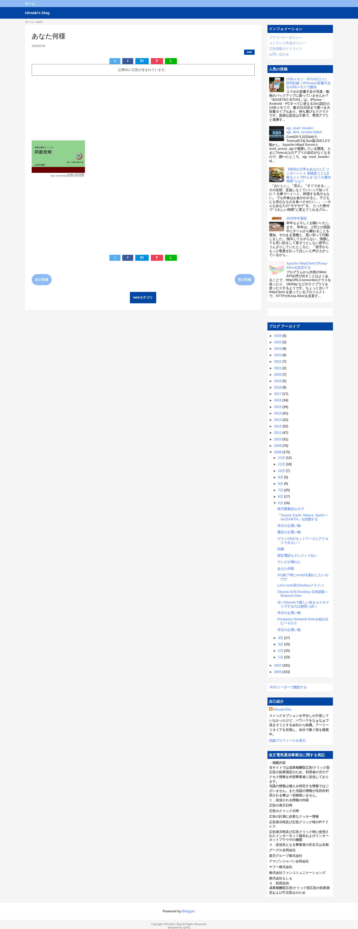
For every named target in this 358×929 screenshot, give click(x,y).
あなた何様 (285, 568)
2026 (278, 336)
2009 (278, 445)
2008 (278, 452)
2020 (278, 374)
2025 (278, 342)
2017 (278, 394)
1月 (281, 657)
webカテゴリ (143, 297)
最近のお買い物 (289, 532)
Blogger (188, 911)
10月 (282, 471)
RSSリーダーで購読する (288, 687)
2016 (278, 400)
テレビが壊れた (289, 562)
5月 (281, 503)
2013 (278, 420)
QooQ (186, 927)
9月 (281, 477)
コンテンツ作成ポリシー (287, 43)
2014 (278, 413)
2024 (278, 348)
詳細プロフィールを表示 (287, 740)
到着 (280, 549)
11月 (282, 464)
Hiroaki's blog (37, 13)
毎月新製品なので (290, 509)
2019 (278, 381)
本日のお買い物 (289, 525)
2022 (278, 361)
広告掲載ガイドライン (285, 48)
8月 (281, 483)
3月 (281, 644)
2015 (278, 407)
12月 (282, 458)
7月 (281, 490)
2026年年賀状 (296, 218)
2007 (278, 665)
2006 (278, 672)
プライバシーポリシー (285, 37)
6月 (281, 496)
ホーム (30, 3)
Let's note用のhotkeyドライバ (300, 585)
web (249, 52)
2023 (278, 355)
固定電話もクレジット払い (297, 555)
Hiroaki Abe (282, 709)
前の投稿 (244, 279)
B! (142, 61)
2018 (278, 387)
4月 (281, 638)
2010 (278, 439)
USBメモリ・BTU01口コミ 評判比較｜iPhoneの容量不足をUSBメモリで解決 (308, 83)
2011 (278, 432)
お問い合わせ (279, 54)
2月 (281, 650)
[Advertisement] (143, 108)
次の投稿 (41, 279)
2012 (278, 426)
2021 (278, 368)
